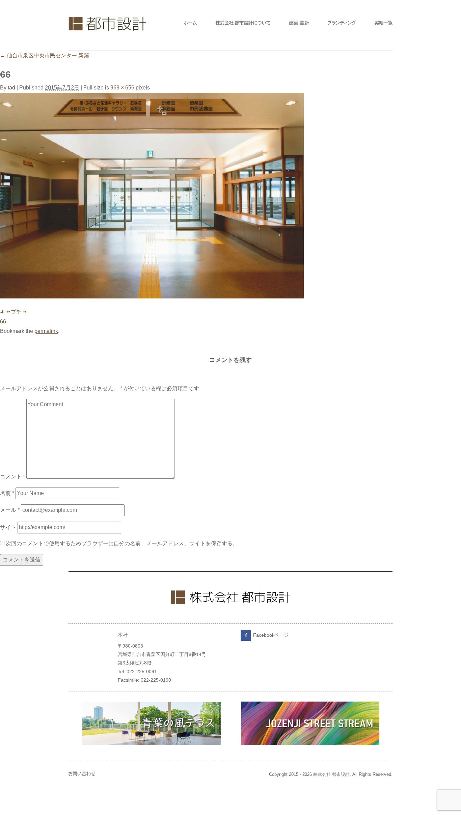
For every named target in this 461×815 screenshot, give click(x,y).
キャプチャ (13, 312)
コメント (12, 477)
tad (11, 87)
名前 (7, 493)
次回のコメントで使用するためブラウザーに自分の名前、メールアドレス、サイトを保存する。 (122, 543)
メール (10, 510)
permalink (46, 331)
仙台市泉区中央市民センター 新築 (44, 55)
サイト (8, 527)
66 (3, 321)
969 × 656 (122, 87)
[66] (152, 296)
